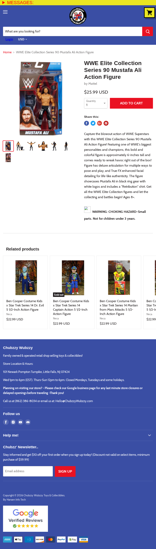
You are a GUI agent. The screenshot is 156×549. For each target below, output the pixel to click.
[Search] (147, 31)
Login (9, 39)
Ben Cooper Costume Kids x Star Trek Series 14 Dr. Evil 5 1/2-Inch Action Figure (25, 305)
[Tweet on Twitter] (93, 123)
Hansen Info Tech (16, 499)
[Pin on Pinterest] (106, 123)
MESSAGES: (20, 2)
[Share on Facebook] (86, 123)
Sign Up (65, 471)
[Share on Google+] (99, 123)
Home (7, 52)
